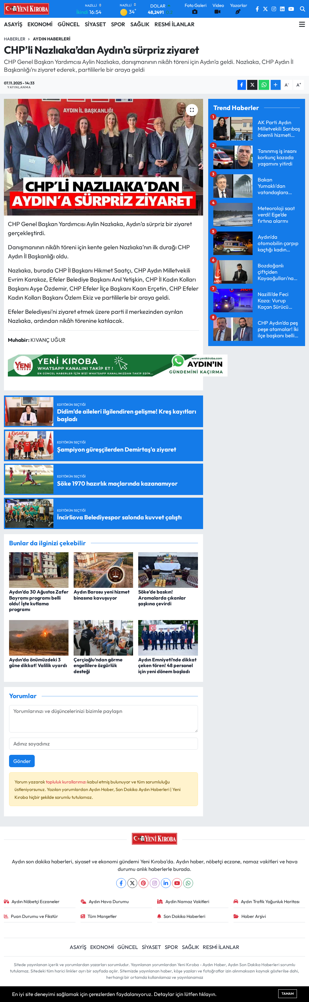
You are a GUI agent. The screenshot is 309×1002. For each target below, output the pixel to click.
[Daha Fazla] (276, 85)
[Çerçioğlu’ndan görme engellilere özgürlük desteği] (103, 637)
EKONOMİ (40, 24)
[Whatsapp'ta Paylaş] (264, 85)
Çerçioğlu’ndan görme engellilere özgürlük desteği (98, 665)
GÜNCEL (69, 24)
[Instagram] (155, 883)
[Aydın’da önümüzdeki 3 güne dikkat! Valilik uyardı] (38, 637)
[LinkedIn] (166, 883)
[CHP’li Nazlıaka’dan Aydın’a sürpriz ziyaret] (103, 157)
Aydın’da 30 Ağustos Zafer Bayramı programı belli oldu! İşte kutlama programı (38, 600)
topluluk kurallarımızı (66, 782)
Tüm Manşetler (102, 916)
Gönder (22, 761)
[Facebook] (121, 883)
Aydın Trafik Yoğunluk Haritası (270, 901)
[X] (132, 883)
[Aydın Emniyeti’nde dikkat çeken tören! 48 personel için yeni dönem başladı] (168, 637)
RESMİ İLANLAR (174, 24)
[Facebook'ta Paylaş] (241, 85)
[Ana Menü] (302, 24)
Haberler (14, 39)
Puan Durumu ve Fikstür (34, 916)
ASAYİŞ (13, 24)
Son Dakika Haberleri (184, 916)
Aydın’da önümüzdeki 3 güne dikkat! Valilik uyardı (38, 662)
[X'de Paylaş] (252, 85)
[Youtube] (177, 883)
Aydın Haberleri (51, 39)
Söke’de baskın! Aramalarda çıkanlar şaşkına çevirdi (162, 597)
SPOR (118, 24)
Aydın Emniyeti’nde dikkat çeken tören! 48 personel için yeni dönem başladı (167, 665)
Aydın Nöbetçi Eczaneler (35, 901)
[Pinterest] (143, 883)
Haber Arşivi (253, 916)
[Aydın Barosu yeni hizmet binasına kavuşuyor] (103, 569)
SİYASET (95, 24)
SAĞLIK (139, 24)
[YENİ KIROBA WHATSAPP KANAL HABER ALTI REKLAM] (118, 364)
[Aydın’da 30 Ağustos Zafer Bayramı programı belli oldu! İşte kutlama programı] (38, 569)
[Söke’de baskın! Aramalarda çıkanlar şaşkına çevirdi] (168, 569)
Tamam (288, 993)
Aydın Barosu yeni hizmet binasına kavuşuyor (101, 594)
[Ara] (302, 9)
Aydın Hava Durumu (109, 901)
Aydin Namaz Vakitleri (187, 901)
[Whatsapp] (188, 883)
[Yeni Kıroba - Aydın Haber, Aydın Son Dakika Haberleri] (26, 8)
